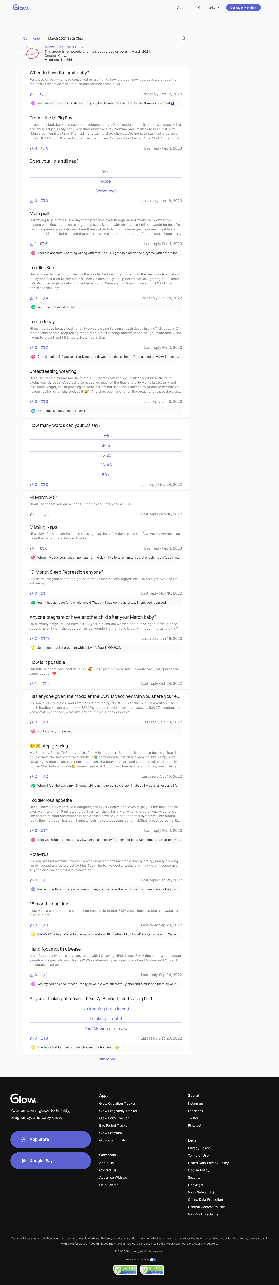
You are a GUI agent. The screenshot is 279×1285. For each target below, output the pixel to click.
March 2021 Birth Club (65, 38)
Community (32, 38)
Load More (106, 1059)
